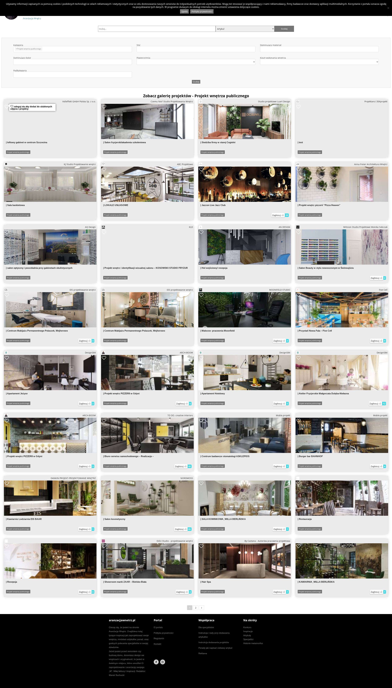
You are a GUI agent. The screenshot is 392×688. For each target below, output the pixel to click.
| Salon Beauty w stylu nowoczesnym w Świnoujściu (326, 268)
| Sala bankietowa (15, 205)
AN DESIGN (284, 227)
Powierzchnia (143, 58)
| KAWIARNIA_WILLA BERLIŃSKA (316, 582)
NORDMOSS (187, 478)
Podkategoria (20, 71)
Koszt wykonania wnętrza (273, 58)
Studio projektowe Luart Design (274, 101)
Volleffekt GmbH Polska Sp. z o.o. (79, 101)
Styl (138, 45)
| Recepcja (11, 582)
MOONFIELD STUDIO (279, 289)
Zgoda (184, 11)
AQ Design (90, 227)
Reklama (202, 653)
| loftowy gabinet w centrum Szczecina (26, 142)
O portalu (158, 627)
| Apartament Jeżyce (17, 393)
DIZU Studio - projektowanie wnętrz (175, 540)
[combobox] (72, 49)
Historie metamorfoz (253, 643)
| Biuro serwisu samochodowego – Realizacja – (128, 456)
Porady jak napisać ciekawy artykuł (215, 648)
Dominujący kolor (22, 58)
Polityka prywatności (163, 633)
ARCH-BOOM (186, 352)
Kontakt (157, 644)
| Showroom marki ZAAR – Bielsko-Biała (124, 582)
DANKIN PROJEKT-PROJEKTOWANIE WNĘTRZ (73, 478)
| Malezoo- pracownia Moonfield (217, 330)
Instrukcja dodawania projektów (213, 642)
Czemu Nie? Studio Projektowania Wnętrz (172, 101)
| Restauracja (305, 519)
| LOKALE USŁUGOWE (115, 205)
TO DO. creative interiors (180, 415)
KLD (191, 227)
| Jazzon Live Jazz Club (213, 205)
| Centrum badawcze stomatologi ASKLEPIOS (224, 456)
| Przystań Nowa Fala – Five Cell (315, 330)
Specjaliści (248, 639)
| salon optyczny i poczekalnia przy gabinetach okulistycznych (39, 268)
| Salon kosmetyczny (114, 519)
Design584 (90, 352)
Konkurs (247, 627)
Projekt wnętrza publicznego (18, 152)
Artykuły (247, 635)
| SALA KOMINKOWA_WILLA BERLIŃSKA (223, 519)
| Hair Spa (205, 582)
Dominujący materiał (270, 45)
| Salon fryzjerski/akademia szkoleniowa (124, 142)
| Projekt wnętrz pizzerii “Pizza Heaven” (319, 205)
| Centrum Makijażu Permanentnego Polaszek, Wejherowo (37, 330)
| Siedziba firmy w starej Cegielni (217, 142)
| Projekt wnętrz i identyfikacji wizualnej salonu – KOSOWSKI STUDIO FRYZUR (145, 268)
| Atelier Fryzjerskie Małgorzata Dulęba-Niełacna (323, 393)
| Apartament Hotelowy (212, 393)
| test (300, 142)
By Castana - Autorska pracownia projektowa (267, 540)
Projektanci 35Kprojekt (375, 101)
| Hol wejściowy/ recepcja (213, 268)
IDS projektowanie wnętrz (83, 289)
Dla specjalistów (206, 627)
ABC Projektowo (185, 164)
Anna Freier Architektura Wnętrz (370, 164)
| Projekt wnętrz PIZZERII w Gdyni (121, 393)
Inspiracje (248, 631)
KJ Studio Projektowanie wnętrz (80, 164)
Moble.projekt (283, 415)
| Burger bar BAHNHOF (310, 456)
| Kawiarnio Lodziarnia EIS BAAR (24, 519)
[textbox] (44, 49)
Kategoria (27, 47)
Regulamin (159, 638)
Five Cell (383, 289)
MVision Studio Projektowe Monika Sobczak (365, 227)
